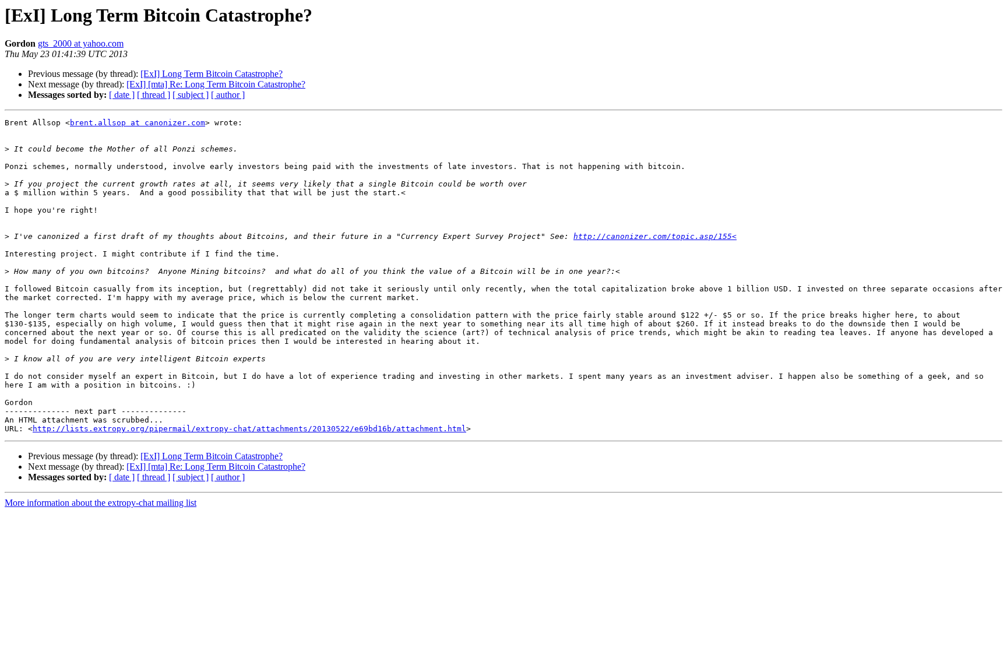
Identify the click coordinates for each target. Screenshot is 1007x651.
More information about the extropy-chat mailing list (100, 503)
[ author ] (228, 95)
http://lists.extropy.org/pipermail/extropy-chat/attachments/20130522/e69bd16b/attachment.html (249, 428)
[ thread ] (153, 95)
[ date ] (122, 95)
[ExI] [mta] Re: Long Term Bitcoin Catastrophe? (215, 84)
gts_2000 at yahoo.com (81, 43)
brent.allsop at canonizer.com (137, 122)
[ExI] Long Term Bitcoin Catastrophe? (211, 74)
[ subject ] (190, 95)
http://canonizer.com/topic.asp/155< (655, 236)
